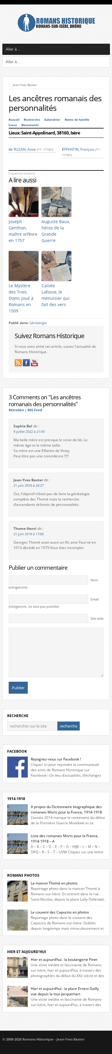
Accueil (14, 120)
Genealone (29, 173)
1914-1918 (16, 798)
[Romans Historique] (56, 30)
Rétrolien (16, 410)
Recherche (32, 120)
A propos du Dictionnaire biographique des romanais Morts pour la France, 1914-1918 (66, 809)
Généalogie (38, 323)
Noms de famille (77, 120)
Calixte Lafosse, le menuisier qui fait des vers (56, 295)
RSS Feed (34, 410)
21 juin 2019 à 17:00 (28, 534)
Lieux (13, 125)
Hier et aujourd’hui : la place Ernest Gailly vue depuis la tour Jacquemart (65, 991)
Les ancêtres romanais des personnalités (55, 103)
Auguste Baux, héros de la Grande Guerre (56, 231)
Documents (30, 125)
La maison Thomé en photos (54, 883)
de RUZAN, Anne (22, 149)
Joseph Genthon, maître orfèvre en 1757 (23, 231)
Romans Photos (23, 875)
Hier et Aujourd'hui (26, 951)
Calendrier (52, 120)
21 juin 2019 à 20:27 (28, 485)
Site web (97, 618)
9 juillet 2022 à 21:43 (29, 432)
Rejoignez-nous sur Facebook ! (56, 759)
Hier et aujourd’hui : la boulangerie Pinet (64, 959)
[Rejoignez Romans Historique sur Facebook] (26, 362)
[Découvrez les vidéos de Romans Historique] (34, 362)
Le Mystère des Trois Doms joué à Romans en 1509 (21, 298)
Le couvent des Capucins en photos (60, 912)
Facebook (17, 751)
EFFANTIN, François (78, 149)
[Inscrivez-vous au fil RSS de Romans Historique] (18, 362)
